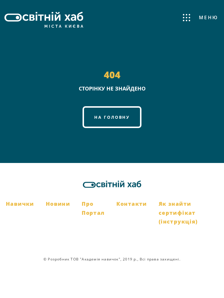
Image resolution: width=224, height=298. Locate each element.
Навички (20, 203)
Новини (58, 203)
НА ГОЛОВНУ (112, 117)
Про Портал (93, 208)
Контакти (131, 203)
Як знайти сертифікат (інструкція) (178, 212)
